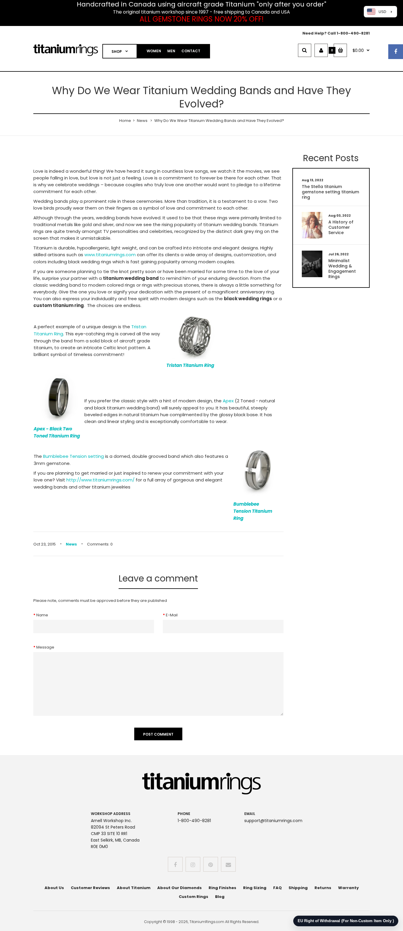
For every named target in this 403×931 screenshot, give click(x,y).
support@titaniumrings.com (273, 821)
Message (45, 647)
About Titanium (133, 888)
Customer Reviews (90, 888)
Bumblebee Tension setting (73, 456)
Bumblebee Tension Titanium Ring (252, 511)
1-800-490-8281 (353, 33)
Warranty (348, 888)
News (142, 120)
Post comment (158, 734)
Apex (228, 401)
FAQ (277, 888)
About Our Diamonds (179, 888)
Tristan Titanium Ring (190, 365)
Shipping (298, 888)
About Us (54, 888)
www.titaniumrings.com (110, 254)
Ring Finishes (222, 888)
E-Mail (172, 615)
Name (42, 615)
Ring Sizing (254, 888)
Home (125, 120)
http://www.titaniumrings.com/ (101, 480)
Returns (322, 888)
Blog (220, 896)
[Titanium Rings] (65, 55)
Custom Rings (193, 896)
